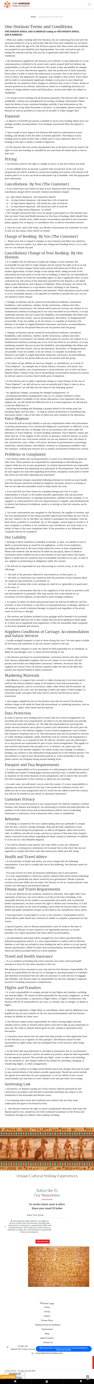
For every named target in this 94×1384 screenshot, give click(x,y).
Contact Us (48, 1342)
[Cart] (87, 1377)
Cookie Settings (8, 1377)
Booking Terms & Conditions (47, 1324)
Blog (47, 1333)
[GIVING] (47, 1382)
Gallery (47, 1316)
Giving (47, 1311)
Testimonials (47, 1329)
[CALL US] (15, 1382)
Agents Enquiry (47, 1338)
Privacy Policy (47, 1320)
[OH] (17, 4)
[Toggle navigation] (89, 4)
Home (33, 17)
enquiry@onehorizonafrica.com (49, 1353)
